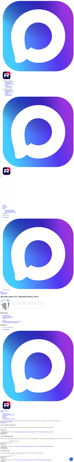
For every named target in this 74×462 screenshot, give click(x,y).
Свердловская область (9, 81)
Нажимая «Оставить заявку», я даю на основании (27, 446)
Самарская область (8, 95)
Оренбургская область (9, 83)
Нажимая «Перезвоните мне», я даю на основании (27, 431)
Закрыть (2, 411)
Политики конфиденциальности (46, 431)
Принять (10, 421)
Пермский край (8, 82)
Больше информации (4, 421)
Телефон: (2, 430)
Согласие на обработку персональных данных (25, 431)
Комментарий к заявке (5, 442)
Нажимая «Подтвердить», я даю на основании (27, 459)
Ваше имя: (2, 429)
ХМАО (6, 84)
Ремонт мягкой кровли (9, 210)
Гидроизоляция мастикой (10, 211)
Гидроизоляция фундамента (10, 212)
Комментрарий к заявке (5, 456)
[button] (3, 293)
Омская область (8, 85)
